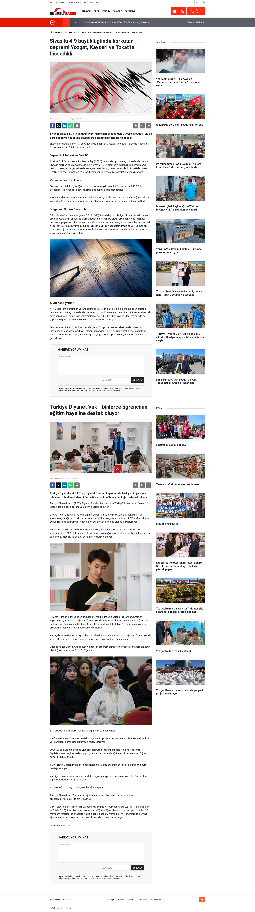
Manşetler (60, 3)
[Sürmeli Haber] (63, 11)
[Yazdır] (77, 125)
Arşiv (84, 3)
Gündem (86, 11)
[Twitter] (58, 125)
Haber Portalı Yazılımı (63, 908)
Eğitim (106, 11)
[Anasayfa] (51, 3)
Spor (97, 11)
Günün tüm (196, 22)
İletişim (130, 900)
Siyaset (117, 11)
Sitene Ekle (94, 3)
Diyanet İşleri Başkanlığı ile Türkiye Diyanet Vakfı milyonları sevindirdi (115, 22)
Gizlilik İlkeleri (142, 900)
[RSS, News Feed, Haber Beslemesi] (202, 899)
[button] (135, 125)
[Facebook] (52, 125)
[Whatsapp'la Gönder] (70, 125)
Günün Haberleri (73, 3)
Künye (121, 900)
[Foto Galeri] (203, 2)
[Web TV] (197, 2)
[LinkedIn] (64, 125)
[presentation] (59, 22)
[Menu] (174, 11)
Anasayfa (57, 32)
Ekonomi (130, 11)
